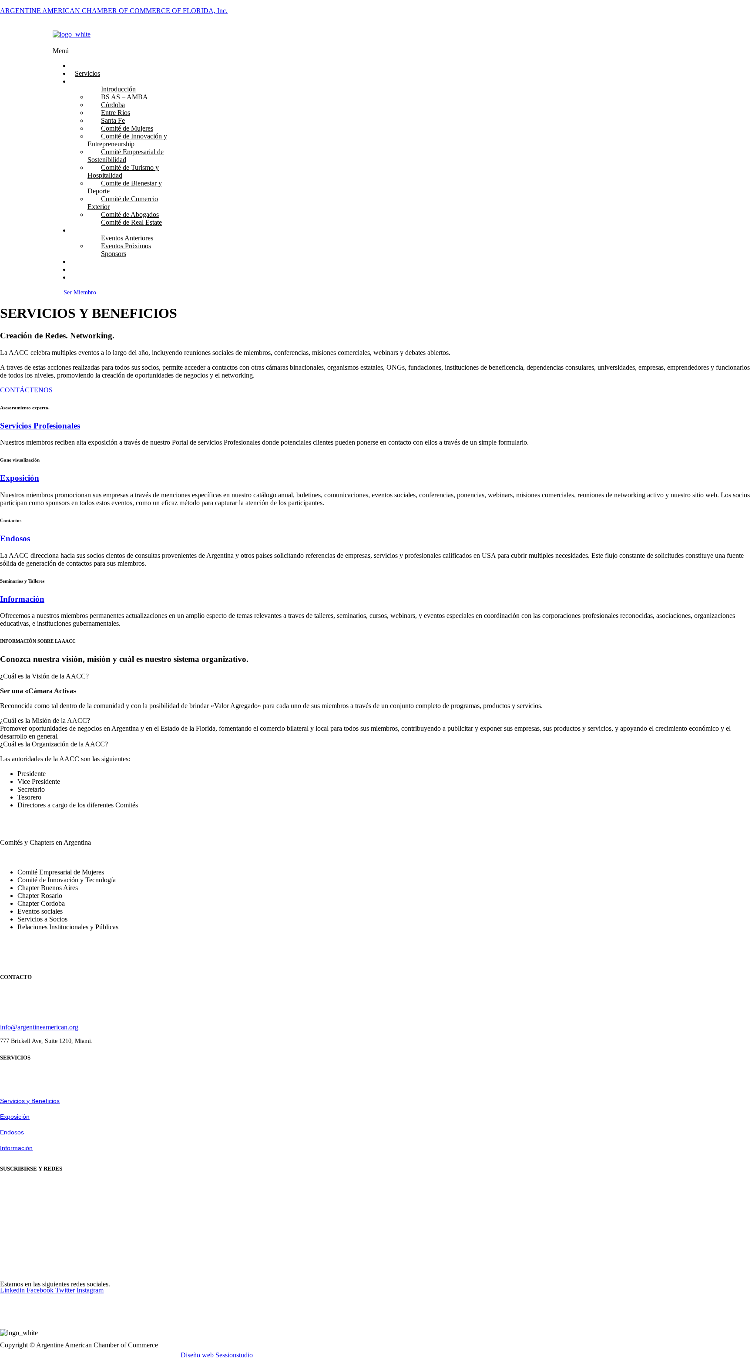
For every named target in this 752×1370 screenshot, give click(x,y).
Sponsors (113, 253)
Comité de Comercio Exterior (122, 202)
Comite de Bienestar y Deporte (124, 187)
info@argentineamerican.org (39, 1027)
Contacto (87, 277)
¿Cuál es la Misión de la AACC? (45, 720)
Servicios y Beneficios (30, 1100)
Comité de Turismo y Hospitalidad (123, 171)
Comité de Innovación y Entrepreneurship (127, 140)
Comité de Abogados (130, 214)
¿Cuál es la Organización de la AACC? (54, 744)
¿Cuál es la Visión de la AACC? (44, 676)
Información (22, 599)
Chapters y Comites (102, 81)
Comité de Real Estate (131, 222)
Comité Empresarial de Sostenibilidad (125, 155)
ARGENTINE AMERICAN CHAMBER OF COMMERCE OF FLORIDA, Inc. (114, 10)
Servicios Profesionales (40, 425)
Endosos (15, 538)
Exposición (19, 478)
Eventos (86, 230)
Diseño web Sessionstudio (217, 1355)
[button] (258, 51)
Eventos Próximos (126, 246)
